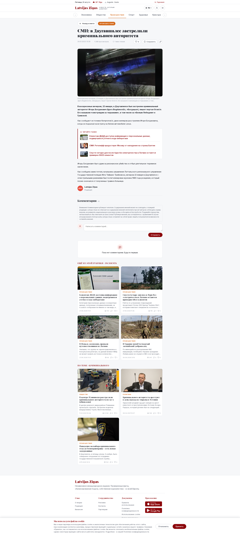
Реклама (102, 503)
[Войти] (156, 7)
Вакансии (79, 509)
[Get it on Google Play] (153, 510)
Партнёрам (102, 509)
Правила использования (128, 504)
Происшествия (117, 15)
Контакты (102, 506)
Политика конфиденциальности (130, 509)
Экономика (86, 15)
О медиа (78, 503)
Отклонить (163, 526)
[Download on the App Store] (153, 504)
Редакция (79, 506)
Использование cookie (131, 514)
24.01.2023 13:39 (84, 41)
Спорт (131, 15)
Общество (101, 15)
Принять (179, 526)
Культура (156, 15)
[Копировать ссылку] (160, 42)
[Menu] (162, 7)
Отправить (155, 235)
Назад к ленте (88, 23)
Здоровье (143, 15)
